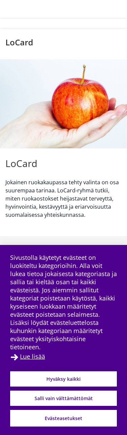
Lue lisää (32, 356)
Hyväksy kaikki (63, 379)
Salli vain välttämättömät (64, 398)
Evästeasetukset (63, 418)
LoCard (19, 42)
